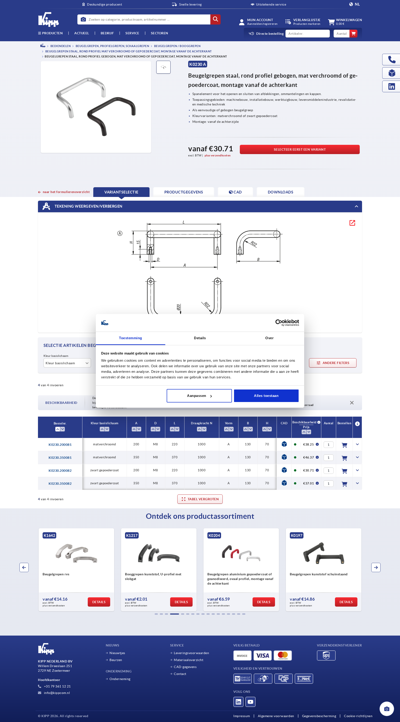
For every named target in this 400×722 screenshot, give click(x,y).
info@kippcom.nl (56, 693)
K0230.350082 (60, 483)
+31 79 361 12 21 (57, 686)
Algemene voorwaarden (276, 716)
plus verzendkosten (218, 155)
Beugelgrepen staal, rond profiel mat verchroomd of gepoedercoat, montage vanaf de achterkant (128, 51)
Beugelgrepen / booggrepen (176, 46)
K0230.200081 (60, 444)
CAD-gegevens (185, 667)
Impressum (241, 716)
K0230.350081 (60, 457)
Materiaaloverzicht (188, 660)
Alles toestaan (266, 396)
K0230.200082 (60, 470)
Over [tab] (269, 338)
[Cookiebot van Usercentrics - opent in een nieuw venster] (279, 323)
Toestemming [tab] (130, 338)
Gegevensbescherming (319, 716)
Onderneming (120, 679)
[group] (76, 569)
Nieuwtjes (117, 653)
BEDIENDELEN (60, 46)
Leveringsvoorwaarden (191, 653)
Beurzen (115, 660)
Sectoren (159, 33)
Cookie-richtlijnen (358, 716)
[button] (156, 614)
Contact (180, 674)
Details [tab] (200, 338)
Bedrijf (107, 33)
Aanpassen (196, 396)
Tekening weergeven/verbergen (88, 206)
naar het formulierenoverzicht (66, 192)
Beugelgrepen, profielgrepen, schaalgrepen (112, 46)
